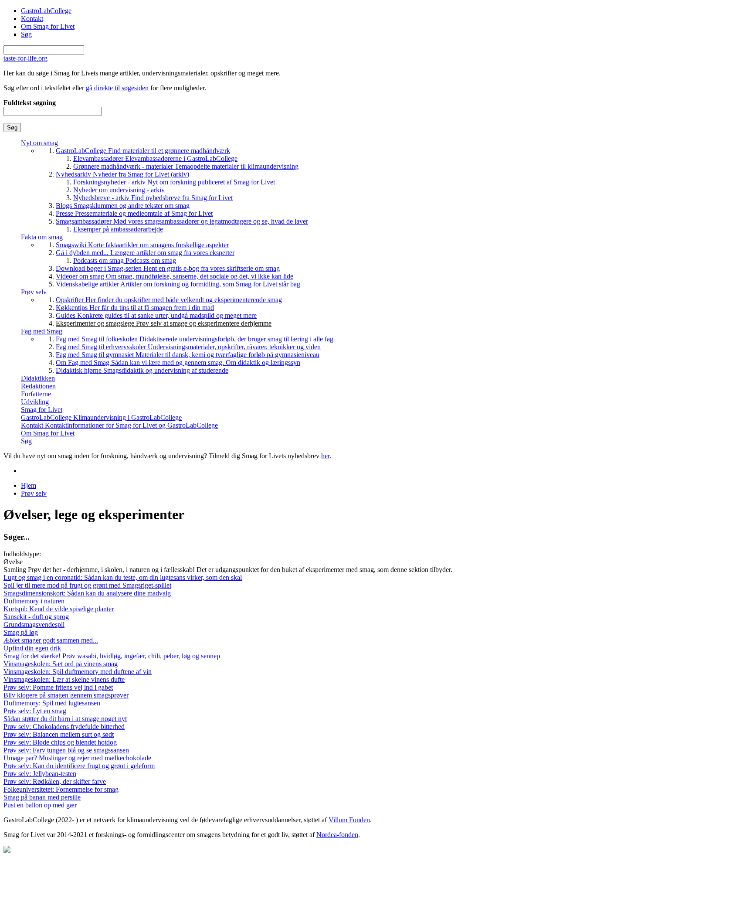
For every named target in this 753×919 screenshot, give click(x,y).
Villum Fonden (349, 820)
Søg (26, 34)
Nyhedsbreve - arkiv (153, 197)
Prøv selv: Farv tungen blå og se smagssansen (66, 750)
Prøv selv (34, 292)
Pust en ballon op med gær (40, 805)
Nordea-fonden (337, 834)
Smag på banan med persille (42, 797)
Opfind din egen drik (32, 648)
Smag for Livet (41, 409)
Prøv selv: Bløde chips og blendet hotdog (60, 742)
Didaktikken (38, 378)
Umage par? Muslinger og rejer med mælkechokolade (77, 758)
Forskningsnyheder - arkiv (174, 182)
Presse (134, 213)
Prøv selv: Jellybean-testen (39, 773)
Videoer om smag (174, 276)
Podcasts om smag (124, 260)
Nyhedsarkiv (122, 174)
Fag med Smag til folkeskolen (194, 339)
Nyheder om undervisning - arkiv (119, 190)
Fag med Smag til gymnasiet (187, 354)
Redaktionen (38, 386)
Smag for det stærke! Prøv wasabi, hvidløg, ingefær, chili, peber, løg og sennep (111, 656)
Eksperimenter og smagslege (163, 323)
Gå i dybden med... (145, 252)
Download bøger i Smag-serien (168, 268)
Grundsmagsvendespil (33, 624)
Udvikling (35, 401)
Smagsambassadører (182, 221)
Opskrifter (169, 299)
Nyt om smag (39, 142)
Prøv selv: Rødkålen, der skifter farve (54, 781)
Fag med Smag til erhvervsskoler (188, 347)
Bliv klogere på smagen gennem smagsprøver (66, 695)
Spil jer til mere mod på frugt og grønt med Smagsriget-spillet (87, 585)
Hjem (28, 485)
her (325, 456)
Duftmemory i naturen (33, 601)
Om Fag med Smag (178, 362)
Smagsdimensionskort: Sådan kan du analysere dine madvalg (87, 593)
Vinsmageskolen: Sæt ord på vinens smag (60, 663)
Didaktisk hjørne (142, 370)
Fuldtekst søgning (29, 102)
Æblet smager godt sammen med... (50, 640)
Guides (156, 315)
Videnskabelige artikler (178, 284)
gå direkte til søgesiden (117, 88)
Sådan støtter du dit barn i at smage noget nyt (65, 718)
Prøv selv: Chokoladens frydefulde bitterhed (64, 726)
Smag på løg (20, 632)
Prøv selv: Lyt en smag (34, 711)
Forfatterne (36, 394)
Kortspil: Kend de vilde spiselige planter (58, 609)
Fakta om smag (42, 237)
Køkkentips (135, 307)
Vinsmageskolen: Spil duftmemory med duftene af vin (77, 671)
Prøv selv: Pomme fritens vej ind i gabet (58, 687)
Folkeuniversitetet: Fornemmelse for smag (61, 789)
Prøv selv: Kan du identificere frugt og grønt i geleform (79, 765)
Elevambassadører (155, 158)
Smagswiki (142, 244)
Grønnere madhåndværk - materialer (185, 166)
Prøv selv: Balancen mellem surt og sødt (58, 734)
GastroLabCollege (46, 10)
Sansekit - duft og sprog (36, 616)
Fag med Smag (41, 331)
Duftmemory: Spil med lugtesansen (51, 703)
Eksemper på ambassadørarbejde (118, 229)
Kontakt (32, 18)
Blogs (123, 205)
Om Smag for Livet (48, 26)
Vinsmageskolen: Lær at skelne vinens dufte (64, 679)
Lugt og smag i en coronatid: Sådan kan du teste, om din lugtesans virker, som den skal (122, 577)
